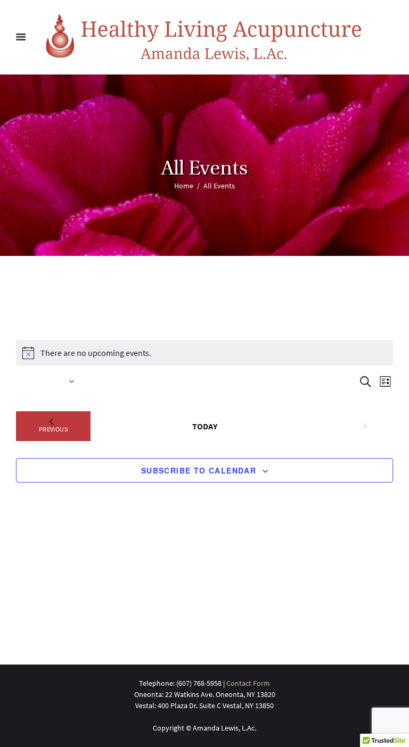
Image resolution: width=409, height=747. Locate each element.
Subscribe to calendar (198, 470)
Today (204, 426)
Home (183, 185)
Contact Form (248, 683)
